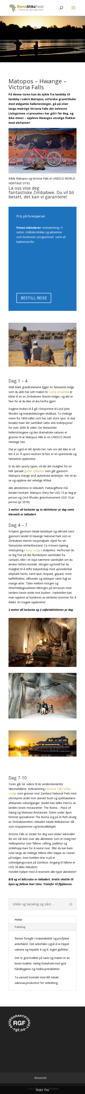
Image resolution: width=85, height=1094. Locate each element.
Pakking (20, 927)
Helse (18, 919)
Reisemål (40, 1078)
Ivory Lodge (33, 550)
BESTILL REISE (34, 298)
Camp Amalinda (59, 392)
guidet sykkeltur (34, 471)
